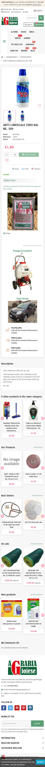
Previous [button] (2, 418)
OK (38, 723)
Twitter (10, 707)
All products (39, 447)
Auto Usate (22, 298)
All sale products (37, 544)
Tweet (26, 169)
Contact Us (17, 12)
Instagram (30, 707)
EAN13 (5, 139)
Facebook (3, 707)
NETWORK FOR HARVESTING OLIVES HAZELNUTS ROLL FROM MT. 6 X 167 (33, 574)
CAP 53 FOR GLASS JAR (33, 522)
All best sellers (38, 495)
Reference (7, 137)
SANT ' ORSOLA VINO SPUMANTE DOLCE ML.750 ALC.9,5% (11, 476)
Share (17, 169)
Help (25, 12)
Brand (5, 134)
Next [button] (42, 418)
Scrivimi (6, 174)
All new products (37, 594)
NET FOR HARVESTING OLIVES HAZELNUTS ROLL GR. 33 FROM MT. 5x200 (11, 573)
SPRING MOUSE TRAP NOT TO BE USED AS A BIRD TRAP (11, 524)
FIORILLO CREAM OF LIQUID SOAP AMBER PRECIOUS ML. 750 (33, 425)
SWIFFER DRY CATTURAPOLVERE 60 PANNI (33, 623)
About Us (6, 12)
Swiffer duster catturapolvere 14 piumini (11, 622)
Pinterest (37, 169)
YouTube (17, 707)
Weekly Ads (6, 9)
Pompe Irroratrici (22, 250)
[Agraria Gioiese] (9, 21)
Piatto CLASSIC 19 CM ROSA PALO (34, 475)
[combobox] (35, 18)
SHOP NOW (37, 5)
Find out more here (17, 764)
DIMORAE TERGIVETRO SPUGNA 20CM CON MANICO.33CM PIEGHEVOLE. (11, 427)
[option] (11, 419)
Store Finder (18, 9)
